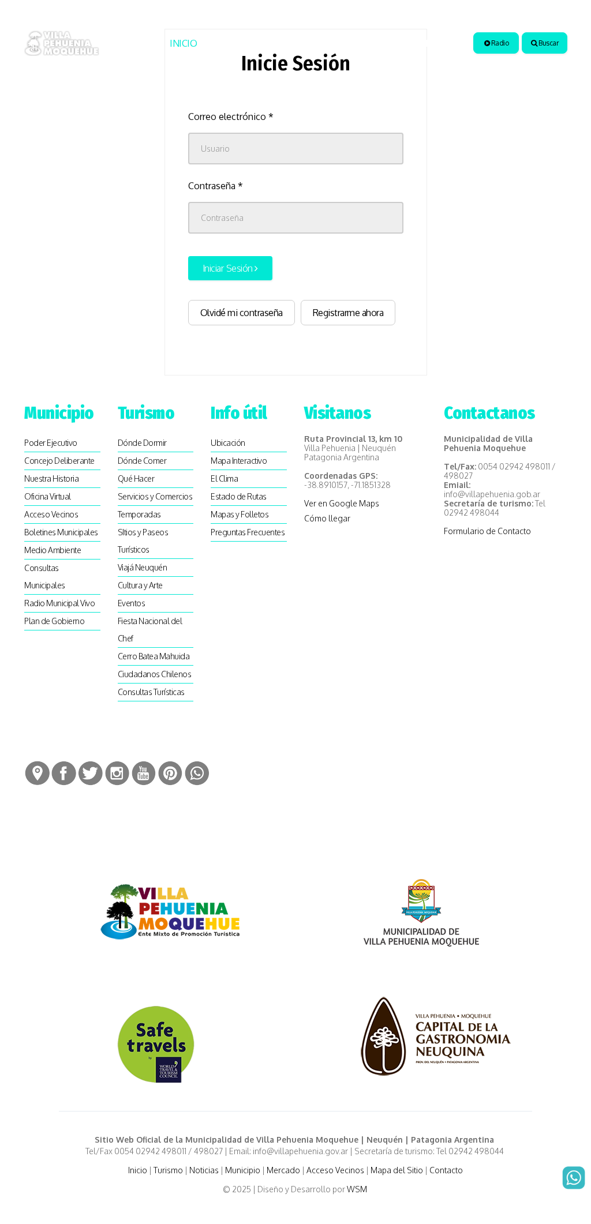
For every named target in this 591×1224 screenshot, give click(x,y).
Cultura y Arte (140, 585)
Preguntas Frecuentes (248, 532)
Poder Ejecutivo (50, 443)
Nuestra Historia (51, 478)
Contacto (446, 1170)
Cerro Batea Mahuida (154, 656)
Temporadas (139, 514)
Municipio (349, 43)
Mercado (283, 1170)
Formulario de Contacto (487, 531)
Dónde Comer (142, 460)
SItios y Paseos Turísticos (143, 540)
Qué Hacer (136, 478)
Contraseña (215, 186)
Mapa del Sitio (397, 1170)
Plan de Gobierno (54, 621)
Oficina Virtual (47, 496)
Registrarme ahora (348, 312)
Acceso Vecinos (51, 514)
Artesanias (419, 43)
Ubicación (228, 443)
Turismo (230, 43)
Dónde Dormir (142, 443)
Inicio (183, 43)
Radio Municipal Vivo (59, 603)
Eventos (131, 603)
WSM (358, 1189)
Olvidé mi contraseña (241, 312)
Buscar (548, 43)
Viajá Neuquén (142, 567)
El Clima (224, 478)
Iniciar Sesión (229, 268)
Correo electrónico (231, 116)
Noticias (292, 43)
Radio (498, 43)
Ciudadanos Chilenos (155, 674)
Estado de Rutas (239, 496)
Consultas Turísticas (151, 692)
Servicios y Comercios (155, 496)
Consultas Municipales (44, 576)
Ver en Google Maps (341, 503)
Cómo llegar (327, 518)
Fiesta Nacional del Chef (150, 629)
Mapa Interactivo (239, 460)
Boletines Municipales (61, 532)
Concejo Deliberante (59, 460)
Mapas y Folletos (239, 514)
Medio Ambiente (52, 550)
